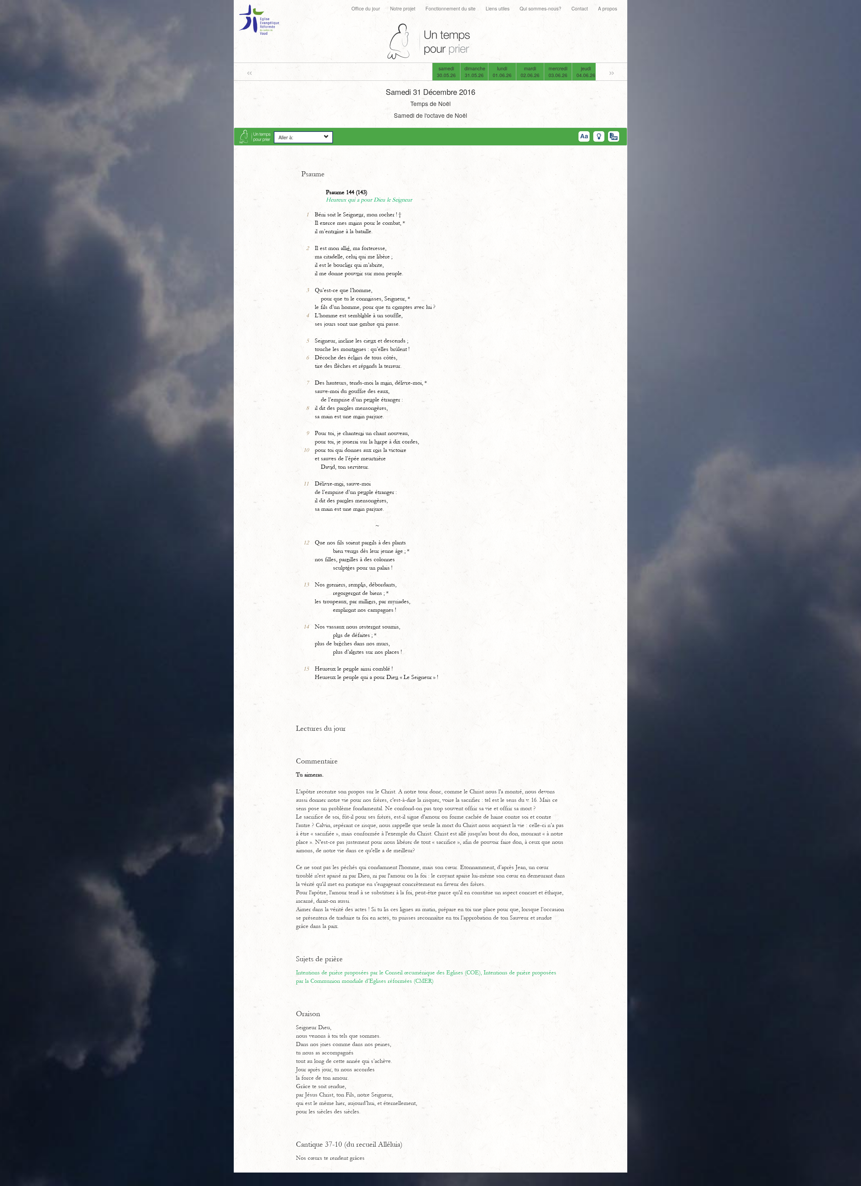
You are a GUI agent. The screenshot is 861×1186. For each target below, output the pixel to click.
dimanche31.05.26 (474, 71)
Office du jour (365, 8)
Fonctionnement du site (450, 8)
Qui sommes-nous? (540, 8)
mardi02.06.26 (530, 71)
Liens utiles (498, 8)
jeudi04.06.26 (585, 71)
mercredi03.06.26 (558, 71)
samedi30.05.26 (446, 71)
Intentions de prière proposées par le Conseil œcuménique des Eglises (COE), (390, 972)
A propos (607, 8)
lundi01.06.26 (502, 71)
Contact (579, 8)
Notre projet (402, 8)
